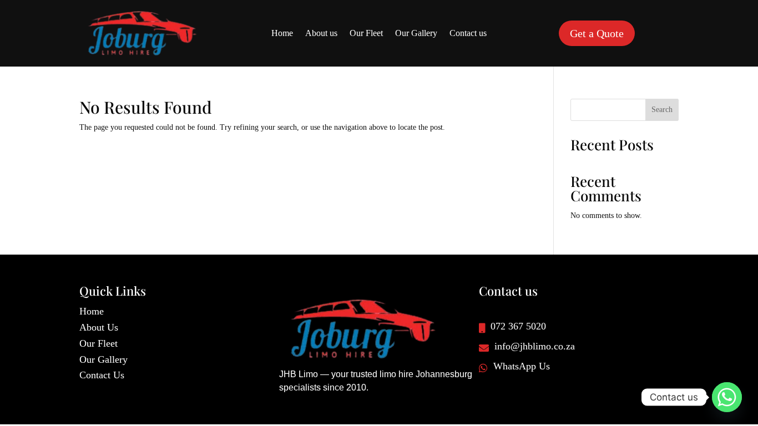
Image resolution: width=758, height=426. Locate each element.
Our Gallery (416, 33)
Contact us (468, 33)
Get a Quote (597, 33)
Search (662, 109)
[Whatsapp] (727, 397)
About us (321, 33)
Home (282, 33)
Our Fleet (366, 33)
